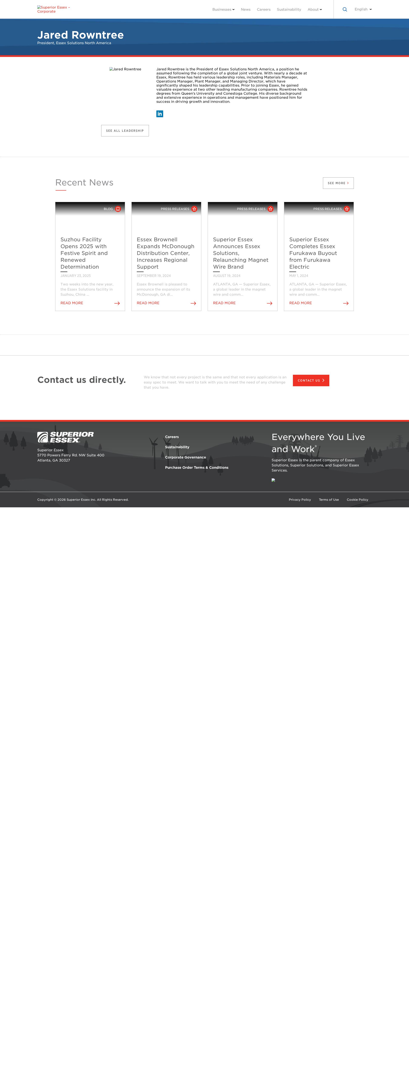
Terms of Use (329, 499)
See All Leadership (125, 130)
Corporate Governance (185, 457)
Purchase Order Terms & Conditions (196, 468)
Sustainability (289, 9)
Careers (264, 9)
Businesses (221, 9)
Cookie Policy (357, 499)
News (246, 9)
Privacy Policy (300, 499)
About (313, 9)
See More (337, 183)
